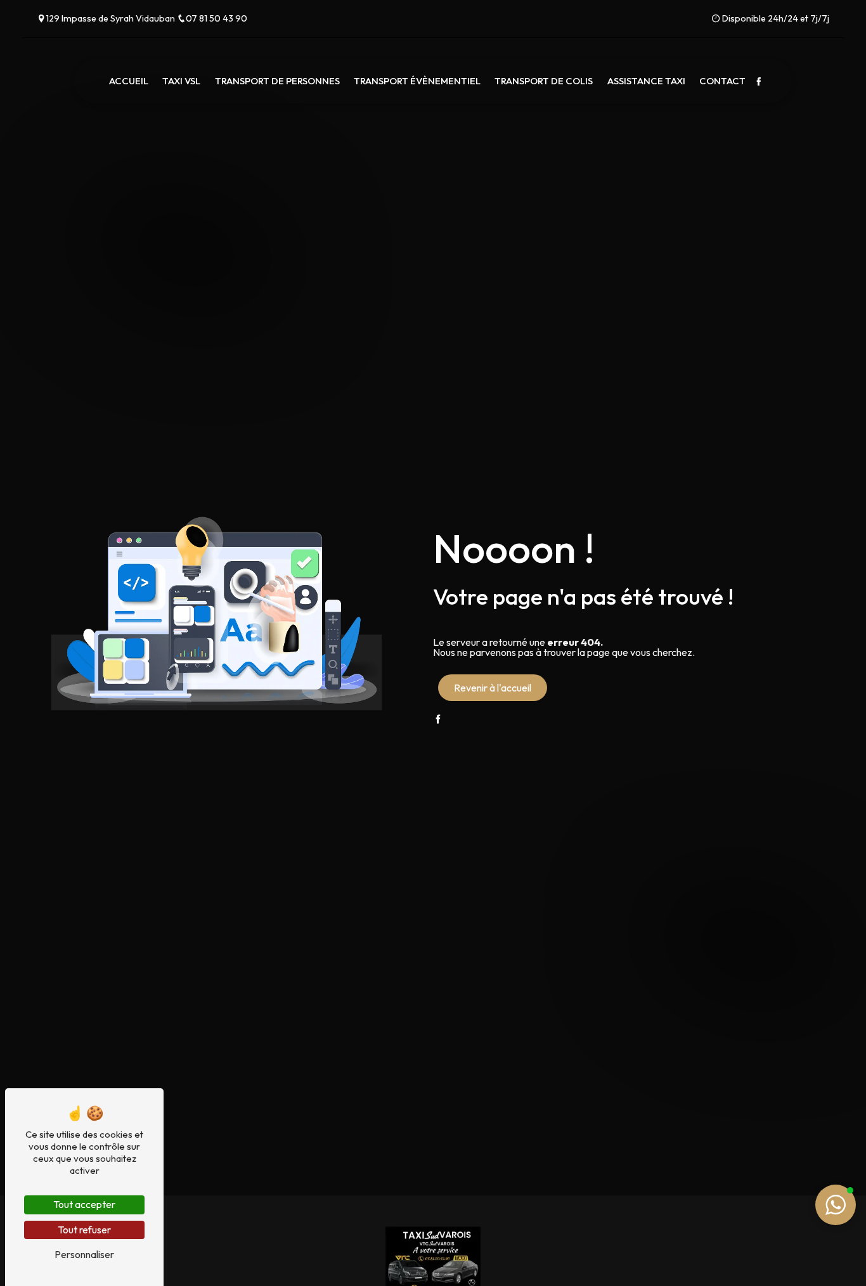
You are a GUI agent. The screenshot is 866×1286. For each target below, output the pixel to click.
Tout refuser (84, 1229)
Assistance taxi (646, 81)
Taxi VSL (181, 81)
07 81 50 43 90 (216, 18)
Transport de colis (543, 81)
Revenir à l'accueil (492, 687)
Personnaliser (84, 1254)
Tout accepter (84, 1204)
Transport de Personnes (277, 81)
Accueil (128, 81)
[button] (835, 1205)
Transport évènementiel (417, 81)
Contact (722, 81)
